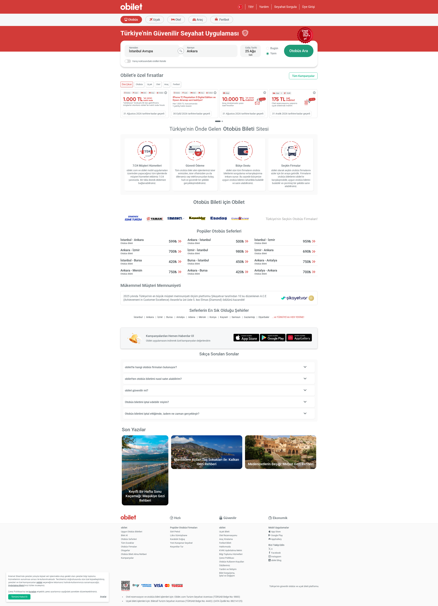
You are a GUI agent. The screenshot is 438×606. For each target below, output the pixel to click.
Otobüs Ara (298, 51)
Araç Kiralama (226, 539)
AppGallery (276, 539)
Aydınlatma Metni (16, 585)
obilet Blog (276, 560)
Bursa (169, 317)
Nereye (190, 47)
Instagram (276, 556)
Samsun (236, 317)
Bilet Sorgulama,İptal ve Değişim (227, 574)
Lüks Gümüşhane (178, 535)
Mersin (202, 317)
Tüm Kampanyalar (303, 76)
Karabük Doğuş (177, 539)
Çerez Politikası (226, 558)
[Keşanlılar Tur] (197, 220)
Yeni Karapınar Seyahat (181, 543)
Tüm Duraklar (127, 543)
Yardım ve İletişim (227, 569)
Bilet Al (124, 535)
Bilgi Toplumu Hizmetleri (230, 554)
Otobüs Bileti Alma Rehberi (134, 554)
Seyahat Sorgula (285, 7)
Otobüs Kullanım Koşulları (231, 561)
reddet (39, 582)
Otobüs (132, 19)
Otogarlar (125, 550)
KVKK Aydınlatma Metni (230, 550)
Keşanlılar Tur (176, 546)
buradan (32, 591)
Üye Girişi (308, 7)
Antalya (180, 317)
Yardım (264, 7)
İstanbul (138, 317)
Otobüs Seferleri (129, 539)
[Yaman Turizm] (154, 220)
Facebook (276, 552)
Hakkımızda (225, 546)
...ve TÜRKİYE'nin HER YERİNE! (288, 317)
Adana (191, 317)
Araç (199, 19)
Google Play (277, 535)
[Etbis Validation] (125, 586)
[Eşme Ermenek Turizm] (133, 220)
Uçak (156, 19)
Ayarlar (103, 596)
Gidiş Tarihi (251, 47)
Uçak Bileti (224, 531)
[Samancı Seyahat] (175, 220)
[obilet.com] (139, 9)
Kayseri (224, 317)
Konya (213, 317)
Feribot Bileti (225, 543)
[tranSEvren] (240, 220)
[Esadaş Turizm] (218, 220)
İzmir (160, 317)
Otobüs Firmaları (129, 546)
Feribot (224, 19)
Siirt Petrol (175, 531)
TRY (251, 7)
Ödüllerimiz (224, 565)
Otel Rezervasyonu (228, 535)
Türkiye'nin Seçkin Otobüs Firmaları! (292, 219)
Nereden (133, 47)
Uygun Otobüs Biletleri (131, 531)
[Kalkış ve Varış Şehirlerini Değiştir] (181, 51)
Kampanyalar (127, 558)
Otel (178, 19)
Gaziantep (249, 317)
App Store (276, 531)
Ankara (150, 317)
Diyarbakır (264, 317)
